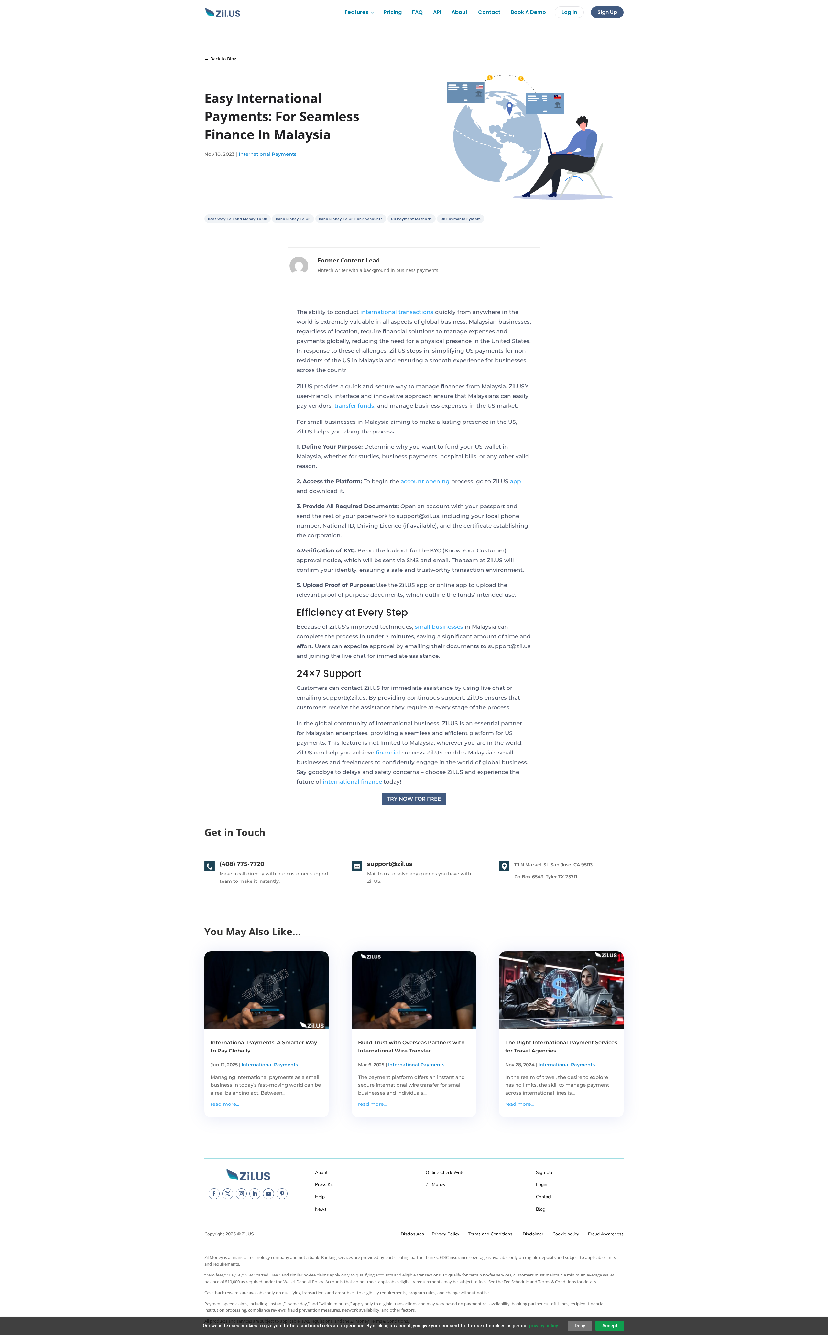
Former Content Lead (349, 260)
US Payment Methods (411, 218)
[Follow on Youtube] (268, 1193)
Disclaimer (533, 1234)
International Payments (268, 154)
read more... (225, 1104)
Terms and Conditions (490, 1234)
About (460, 12)
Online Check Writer (446, 1172)
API (437, 12)
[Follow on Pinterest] (282, 1193)
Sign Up (607, 12)
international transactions (396, 312)
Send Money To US (293, 218)
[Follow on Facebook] (214, 1193)
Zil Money (435, 1184)
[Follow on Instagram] (241, 1193)
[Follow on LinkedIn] (254, 1193)
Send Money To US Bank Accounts (351, 218)
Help (320, 1197)
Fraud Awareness (606, 1234)
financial (388, 752)
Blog (540, 1209)
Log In (569, 12)
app (515, 481)
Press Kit (324, 1184)
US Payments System (461, 218)
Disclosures (412, 1234)
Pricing (393, 12)
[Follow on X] (227, 1193)
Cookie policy (565, 1234)
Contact (489, 12)
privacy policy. (544, 1325)
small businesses (439, 627)
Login (541, 1184)
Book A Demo (528, 12)
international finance (352, 781)
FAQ (417, 12)
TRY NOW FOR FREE (414, 799)
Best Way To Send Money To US (237, 218)
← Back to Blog (220, 59)
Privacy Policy (445, 1234)
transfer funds (354, 405)
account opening (425, 481)
